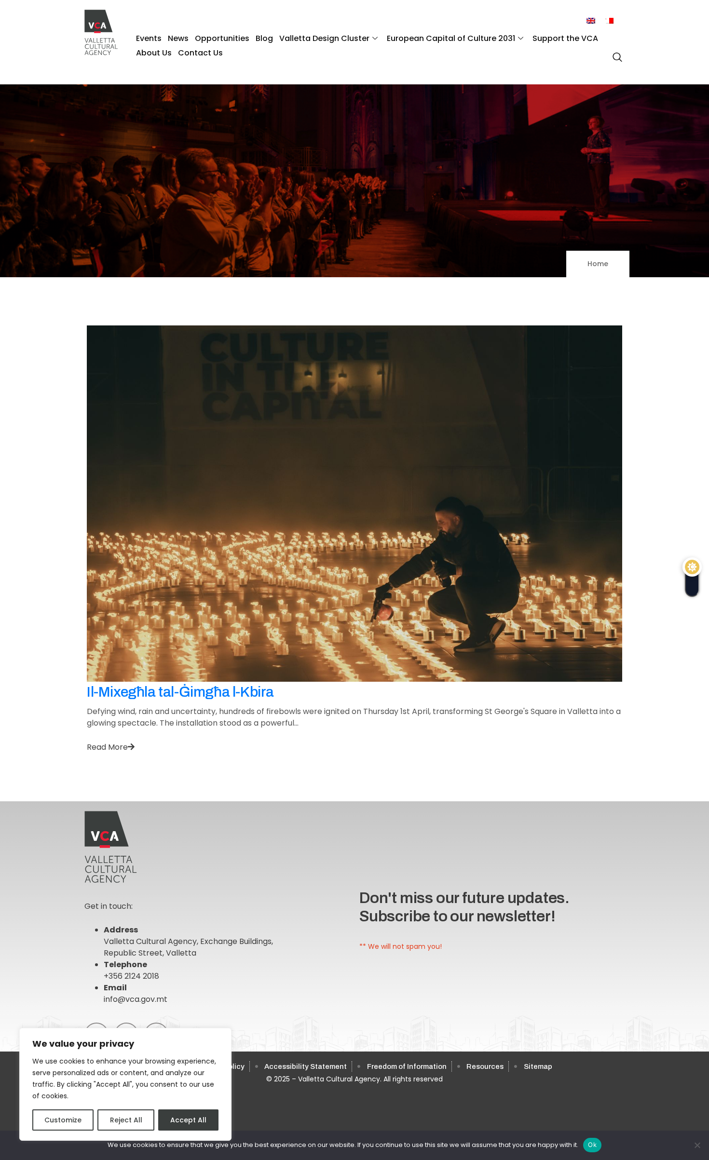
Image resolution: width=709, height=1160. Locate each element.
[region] (125, 1084)
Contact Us (200, 52)
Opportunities (222, 38)
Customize (63, 1120)
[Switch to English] (591, 20)
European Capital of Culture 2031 (451, 38)
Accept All (188, 1120)
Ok (592, 1144)
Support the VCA (565, 38)
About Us (154, 52)
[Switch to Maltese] (609, 20)
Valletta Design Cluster (324, 38)
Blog (264, 38)
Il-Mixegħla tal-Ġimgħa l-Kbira (180, 692)
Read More (107, 747)
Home (597, 264)
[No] (697, 1145)
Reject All (126, 1120)
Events (149, 38)
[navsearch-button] (615, 52)
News (178, 38)
